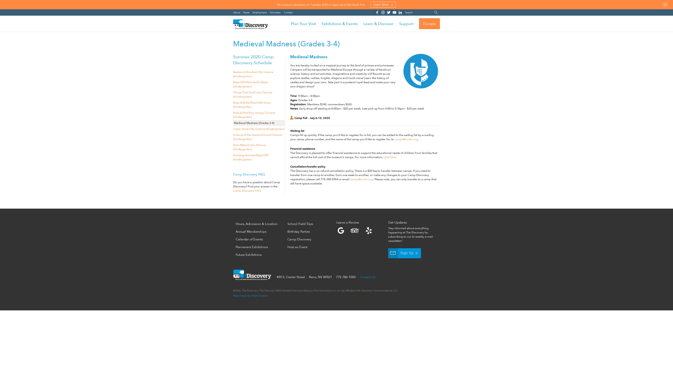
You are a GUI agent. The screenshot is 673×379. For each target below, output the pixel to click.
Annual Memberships (251, 231)
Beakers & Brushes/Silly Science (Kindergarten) (253, 74)
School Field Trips (300, 224)
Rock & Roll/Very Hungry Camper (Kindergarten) (254, 115)
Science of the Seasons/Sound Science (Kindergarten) (257, 137)
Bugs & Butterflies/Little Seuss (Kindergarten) (252, 104)
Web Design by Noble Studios (250, 295)
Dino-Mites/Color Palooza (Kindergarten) (249, 147)
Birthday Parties (298, 231)
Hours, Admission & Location (256, 224)
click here (389, 157)
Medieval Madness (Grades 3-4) (254, 123)
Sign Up (407, 253)
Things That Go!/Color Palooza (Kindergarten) (252, 94)
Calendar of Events (249, 239)
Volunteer (275, 12)
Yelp (361, 230)
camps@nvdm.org (406, 139)
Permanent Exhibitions (252, 247)
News (246, 12)
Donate (429, 23)
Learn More (381, 5)
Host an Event (297, 247)
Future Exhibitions (249, 255)
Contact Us (368, 277)
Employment (260, 12)
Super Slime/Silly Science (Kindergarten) (258, 129)
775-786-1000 (346, 277)
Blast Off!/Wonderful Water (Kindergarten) (250, 84)
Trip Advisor (355, 230)
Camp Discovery (299, 239)
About (237, 12)
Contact (288, 12)
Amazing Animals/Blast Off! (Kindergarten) (250, 157)
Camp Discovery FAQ (247, 190)
